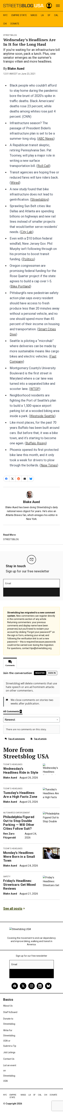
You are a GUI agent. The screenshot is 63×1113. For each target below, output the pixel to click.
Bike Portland (20, 286)
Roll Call (43, 166)
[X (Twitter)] (23, 986)
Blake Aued (16, 68)
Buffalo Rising (36, 443)
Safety (6, 877)
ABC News (45, 139)
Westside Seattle (42, 416)
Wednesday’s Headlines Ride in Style (20, 770)
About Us (8, 1005)
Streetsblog (10, 35)
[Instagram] (31, 986)
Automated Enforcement (16, 813)
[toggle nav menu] (58, 5)
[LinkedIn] (40, 986)
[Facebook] (14, 986)
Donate (14, 23)
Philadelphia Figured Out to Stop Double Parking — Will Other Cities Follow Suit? (18, 823)
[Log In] (49, 6)
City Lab (26, 232)
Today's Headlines (12, 764)
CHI (5, 23)
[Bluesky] (48, 986)
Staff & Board (10, 1012)
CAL (56, 15)
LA (42, 15)
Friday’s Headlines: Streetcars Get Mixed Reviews (19, 884)
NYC (5, 15)
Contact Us (8, 1059)
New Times (49, 465)
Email (8, 583)
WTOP (34, 389)
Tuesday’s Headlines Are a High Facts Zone (20, 795)
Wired (15, 183)
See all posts (12, 908)
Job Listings (9, 1052)
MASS (34, 15)
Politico (28, 259)
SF (49, 15)
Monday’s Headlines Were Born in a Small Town (19, 856)
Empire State (19, 15)
